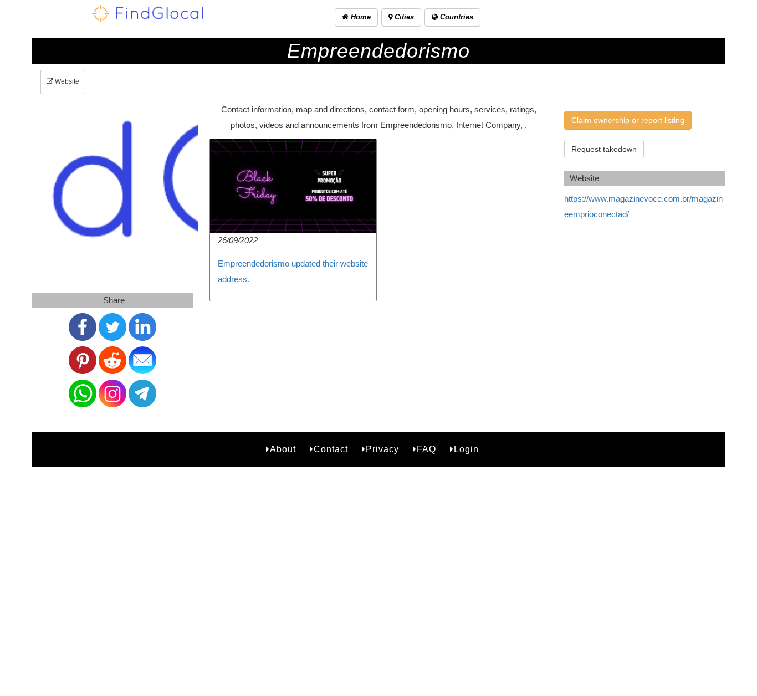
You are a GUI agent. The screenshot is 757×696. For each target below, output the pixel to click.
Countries (455, 17)
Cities (403, 17)
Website (66, 81)
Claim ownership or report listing (627, 120)
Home (360, 17)
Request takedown (604, 149)
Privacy (382, 449)
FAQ (426, 449)
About (283, 449)
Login (466, 449)
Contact (331, 449)
